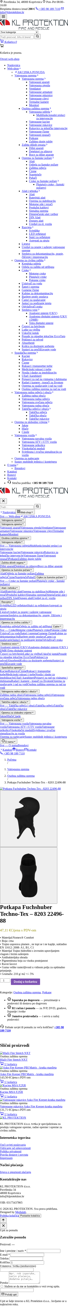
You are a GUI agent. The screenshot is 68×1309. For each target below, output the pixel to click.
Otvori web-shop (9, 59)
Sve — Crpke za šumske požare (18, 580)
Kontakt (12, 478)
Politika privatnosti (10, 1151)
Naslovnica (13, 65)
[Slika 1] (28, 818)
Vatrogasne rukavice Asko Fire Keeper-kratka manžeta (31, 1106)
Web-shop (13, 68)
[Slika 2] (28, 875)
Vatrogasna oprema (18, 769)
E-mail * (5, 1254)
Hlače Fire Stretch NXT (14, 1059)
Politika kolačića (9, 1215)
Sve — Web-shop (10, 516)
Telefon (4, 1258)
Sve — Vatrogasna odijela (15, 545)
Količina (5, 1262)
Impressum (6, 1158)
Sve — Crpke (8, 630)
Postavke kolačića (30, 1215)
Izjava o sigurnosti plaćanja (15, 1172)
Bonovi (11, 474)
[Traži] (37, 36)
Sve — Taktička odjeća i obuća (18, 705)
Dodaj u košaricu (25, 981)
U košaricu (10, 1064)
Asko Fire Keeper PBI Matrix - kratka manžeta (27, 1074)
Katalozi (12, 471)
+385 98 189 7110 (49, 8)
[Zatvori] (3, 1226)
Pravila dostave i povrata (14, 1154)
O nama (11, 465)
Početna (11, 759)
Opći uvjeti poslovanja (13, 1144)
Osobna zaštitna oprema (21, 775)
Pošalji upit (10, 1294)
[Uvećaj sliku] (30, 788)
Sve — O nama (9, 745)
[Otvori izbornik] (3, 17)
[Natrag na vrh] (3, 1220)
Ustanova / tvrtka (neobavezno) (18, 1266)
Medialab (20, 1212)
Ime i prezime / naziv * (13, 1250)
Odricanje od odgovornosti (15, 1148)
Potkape (46, 992)
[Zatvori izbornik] (3, 501)
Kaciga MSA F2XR (11, 1092)
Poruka (4, 1282)
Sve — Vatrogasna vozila (14, 723)
